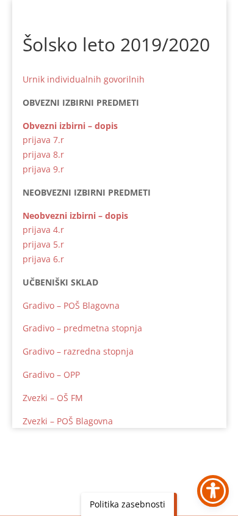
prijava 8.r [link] (43, 154)
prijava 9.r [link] (43, 169)
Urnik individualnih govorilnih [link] (84, 79)
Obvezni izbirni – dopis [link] (70, 125)
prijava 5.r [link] (43, 244)
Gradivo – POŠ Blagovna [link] (71, 305)
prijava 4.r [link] (43, 229)
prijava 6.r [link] (43, 259)
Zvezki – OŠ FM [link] (53, 398)
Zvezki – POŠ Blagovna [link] (68, 421)
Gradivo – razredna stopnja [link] (78, 351)
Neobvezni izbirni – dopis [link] (75, 215)
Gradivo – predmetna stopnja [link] (82, 328)
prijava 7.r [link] (43, 140)
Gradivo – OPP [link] (51, 374)
